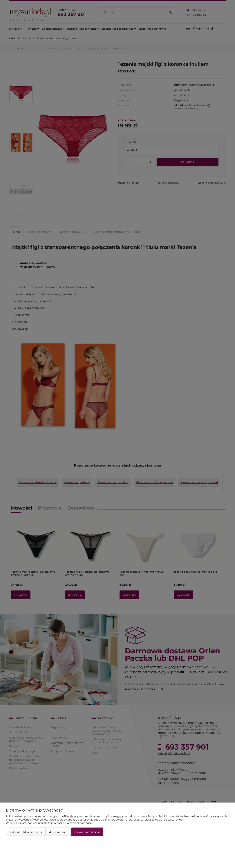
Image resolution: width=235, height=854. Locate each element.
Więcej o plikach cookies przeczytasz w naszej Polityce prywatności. (49, 823)
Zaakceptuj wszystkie (87, 831)
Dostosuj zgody (58, 831)
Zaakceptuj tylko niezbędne (26, 831)
